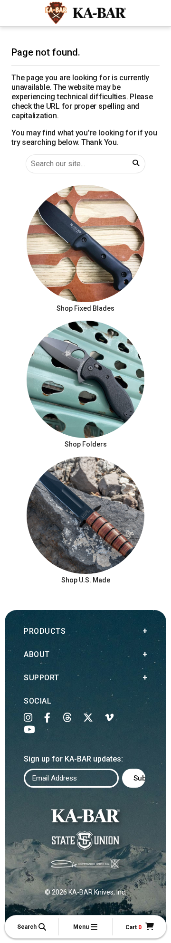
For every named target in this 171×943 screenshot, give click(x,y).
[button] (32, 926)
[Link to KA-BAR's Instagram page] (28, 718)
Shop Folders (86, 444)
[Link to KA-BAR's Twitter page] (88, 718)
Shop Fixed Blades (85, 308)
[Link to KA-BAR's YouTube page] (29, 729)
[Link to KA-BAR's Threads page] (67, 718)
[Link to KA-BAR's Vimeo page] (109, 718)
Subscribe (139, 778)
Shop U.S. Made (85, 580)
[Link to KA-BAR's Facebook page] (47, 718)
